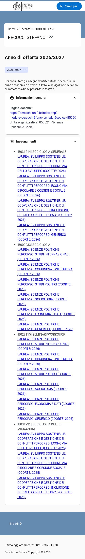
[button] (16, 70)
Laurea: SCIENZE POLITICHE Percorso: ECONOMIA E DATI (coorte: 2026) (46, 314)
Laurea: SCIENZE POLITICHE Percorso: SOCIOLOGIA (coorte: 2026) (42, 299)
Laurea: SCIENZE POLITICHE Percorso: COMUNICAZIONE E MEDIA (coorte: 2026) (45, 269)
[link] (22, 6)
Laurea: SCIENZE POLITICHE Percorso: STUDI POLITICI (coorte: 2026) (44, 284)
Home (11, 29)
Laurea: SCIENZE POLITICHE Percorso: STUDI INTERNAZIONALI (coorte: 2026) (43, 254)
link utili (14, 523)
